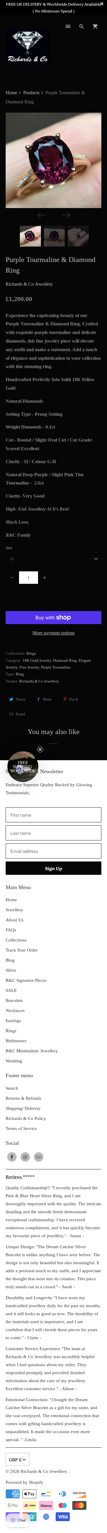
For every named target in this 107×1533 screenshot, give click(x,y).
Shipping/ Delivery (23, 1108)
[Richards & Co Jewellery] (28, 47)
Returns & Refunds (23, 1098)
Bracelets (14, 1000)
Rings (31, 653)
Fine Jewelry (29, 667)
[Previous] (41, 214)
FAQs (11, 930)
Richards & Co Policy (26, 1118)
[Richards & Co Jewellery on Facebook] (12, 1157)
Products (32, 92)
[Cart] (95, 26)
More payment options (53, 632)
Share (47, 699)
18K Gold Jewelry (37, 660)
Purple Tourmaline (56, 667)
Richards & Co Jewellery (29, 284)
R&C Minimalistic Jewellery (32, 1050)
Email (20, 714)
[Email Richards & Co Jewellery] (38, 1157)
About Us (14, 919)
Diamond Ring (65, 660)
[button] (22, 766)
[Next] (66, 214)
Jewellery (14, 909)
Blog (10, 960)
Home (11, 899)
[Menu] (68, 26)
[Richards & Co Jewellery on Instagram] (25, 1157)
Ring (20, 674)
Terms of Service (21, 1128)
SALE (11, 990)
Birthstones (16, 1040)
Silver (11, 970)
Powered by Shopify (24, 1482)
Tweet (20, 699)
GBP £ (15, 1459)
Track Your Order (22, 950)
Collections (16, 940)
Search (12, 1088)
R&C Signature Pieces (26, 980)
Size (9, 548)
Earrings (13, 1020)
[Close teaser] (40, 749)
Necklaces (15, 1010)
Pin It (73, 699)
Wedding (14, 1061)
